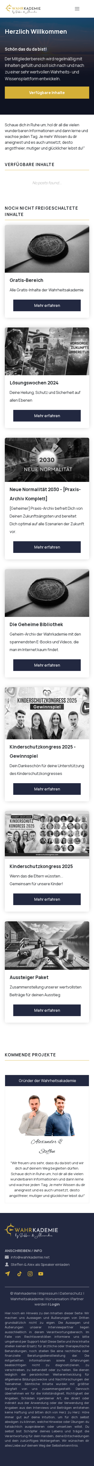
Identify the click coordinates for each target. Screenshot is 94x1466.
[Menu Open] (77, 8)
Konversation (57, 1298)
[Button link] (8, 1274)
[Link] (19, 1274)
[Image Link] (22, 9)
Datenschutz (71, 1293)
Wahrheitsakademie (27, 1298)
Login (55, 1304)
